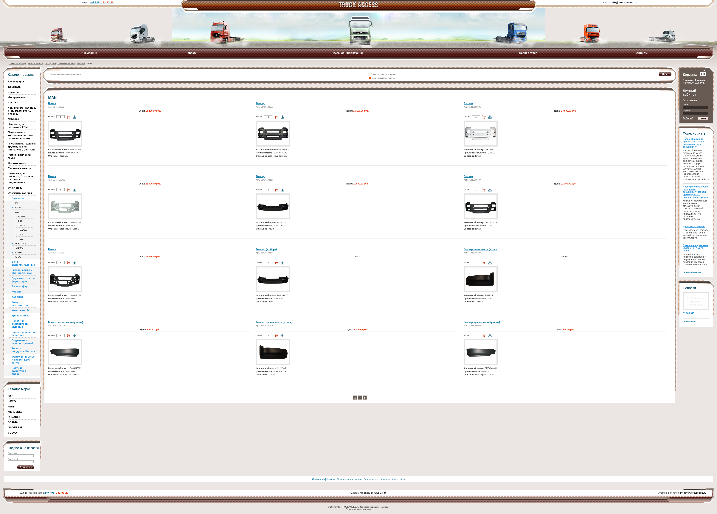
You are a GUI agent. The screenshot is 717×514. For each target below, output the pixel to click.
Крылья (13, 102)
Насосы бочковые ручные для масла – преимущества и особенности (694, 143)
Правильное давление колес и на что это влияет (695, 248)
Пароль (686, 110)
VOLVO (18, 257)
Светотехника (17, 162)
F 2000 (21, 216)
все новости (689, 321)
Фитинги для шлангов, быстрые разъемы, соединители (20, 178)
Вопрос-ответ (371, 479)
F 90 (20, 221)
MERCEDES (20, 243)
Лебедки (13, 118)
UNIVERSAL (15, 427)
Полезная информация (349, 479)
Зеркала (13, 91)
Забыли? (688, 118)
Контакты (385, 479)
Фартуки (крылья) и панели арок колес (23, 359)
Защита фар (20, 286)
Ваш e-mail (13, 459)
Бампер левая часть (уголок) (481, 249)
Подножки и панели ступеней (23, 342)
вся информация (692, 272)
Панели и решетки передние (24, 333)
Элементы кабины (66, 63)
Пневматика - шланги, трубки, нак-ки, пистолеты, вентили (22, 146)
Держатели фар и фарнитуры (23, 280)
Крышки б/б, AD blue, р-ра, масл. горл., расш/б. (22, 110)
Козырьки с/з (20, 310)
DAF (17, 203)
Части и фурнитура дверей (19, 370)
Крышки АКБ (20, 315)
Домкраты (14, 86)
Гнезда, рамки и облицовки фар (22, 271)
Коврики (17, 296)
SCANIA (18, 252)
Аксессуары (16, 81)
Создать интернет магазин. (358, 509)
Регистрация (690, 100)
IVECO (18, 207)
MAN (17, 212)
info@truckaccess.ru (693, 492)
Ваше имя (12, 453)
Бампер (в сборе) (266, 249)
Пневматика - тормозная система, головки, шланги (21, 135)
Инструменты (17, 97)
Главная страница (17, 63)
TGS (20, 234)
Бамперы (81, 63)
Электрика (15, 187)
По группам (50, 63)
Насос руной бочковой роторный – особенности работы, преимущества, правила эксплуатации (695, 191)
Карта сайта (398, 479)
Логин (685, 104)
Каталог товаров (35, 63)
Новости (330, 479)
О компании (318, 479)
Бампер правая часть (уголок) (274, 322)
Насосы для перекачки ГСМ (18, 126)
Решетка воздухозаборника (24, 350)
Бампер (52, 103)
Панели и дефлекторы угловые (20, 323)
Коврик (16, 291)
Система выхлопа (20, 168)
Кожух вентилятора (20, 304)
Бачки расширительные (23, 263)
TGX (20, 239)
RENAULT (19, 248)
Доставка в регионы (694, 226)
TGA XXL (22, 230)
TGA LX (21, 225)
